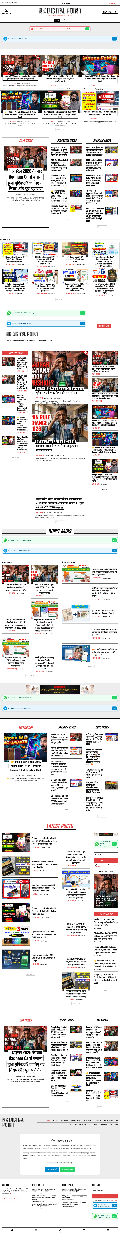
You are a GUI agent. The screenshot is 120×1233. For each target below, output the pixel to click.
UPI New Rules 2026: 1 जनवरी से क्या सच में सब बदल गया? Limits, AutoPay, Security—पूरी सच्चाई (94, 165)
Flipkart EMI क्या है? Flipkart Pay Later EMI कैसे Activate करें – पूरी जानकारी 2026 (76, 962)
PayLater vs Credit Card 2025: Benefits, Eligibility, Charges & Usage (43, 958)
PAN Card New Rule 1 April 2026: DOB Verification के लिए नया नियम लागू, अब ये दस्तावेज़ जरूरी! (60, 78)
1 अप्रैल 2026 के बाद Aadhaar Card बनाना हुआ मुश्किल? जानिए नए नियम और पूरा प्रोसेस (59, 151)
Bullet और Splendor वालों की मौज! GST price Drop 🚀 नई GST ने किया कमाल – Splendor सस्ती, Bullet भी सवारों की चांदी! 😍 (94, 757)
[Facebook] (4, 1199)
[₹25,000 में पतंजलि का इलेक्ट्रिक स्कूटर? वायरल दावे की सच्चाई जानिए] (111, 773)
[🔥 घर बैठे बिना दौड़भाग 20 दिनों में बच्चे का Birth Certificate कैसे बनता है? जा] (76, 653)
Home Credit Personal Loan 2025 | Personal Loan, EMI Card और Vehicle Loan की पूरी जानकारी (45, 287)
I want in (104, 860)
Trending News (40, 633)
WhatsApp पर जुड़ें (67, 1169)
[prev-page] (23, 204)
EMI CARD (35, 964)
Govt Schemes (53, 85)
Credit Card (53, 121)
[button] (64, 20)
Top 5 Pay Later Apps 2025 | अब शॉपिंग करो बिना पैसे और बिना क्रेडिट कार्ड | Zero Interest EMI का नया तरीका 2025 (105, 288)
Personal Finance (71, 264)
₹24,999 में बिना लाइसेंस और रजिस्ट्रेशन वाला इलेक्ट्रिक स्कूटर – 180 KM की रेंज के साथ (95, 787)
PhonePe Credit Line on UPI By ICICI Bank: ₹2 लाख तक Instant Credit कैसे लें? (59, 210)
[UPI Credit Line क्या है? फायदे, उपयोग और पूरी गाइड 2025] (75, 249)
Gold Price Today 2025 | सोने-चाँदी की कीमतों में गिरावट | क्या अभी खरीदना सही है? (74, 1190)
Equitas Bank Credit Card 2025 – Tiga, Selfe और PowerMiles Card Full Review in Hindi (44, 934)
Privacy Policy (113, 1200)
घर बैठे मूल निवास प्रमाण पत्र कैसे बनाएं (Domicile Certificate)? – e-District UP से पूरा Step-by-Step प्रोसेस (44, 663)
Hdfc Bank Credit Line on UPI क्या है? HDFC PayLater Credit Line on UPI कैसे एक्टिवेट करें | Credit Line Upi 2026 (95, 214)
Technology (93, 85)
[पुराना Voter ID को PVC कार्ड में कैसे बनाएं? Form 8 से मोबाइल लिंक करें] (76, 613)
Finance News (93, 118)
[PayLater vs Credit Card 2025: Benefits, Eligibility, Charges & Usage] (16, 959)
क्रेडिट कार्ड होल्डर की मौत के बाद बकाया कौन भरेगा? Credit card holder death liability (94, 151)
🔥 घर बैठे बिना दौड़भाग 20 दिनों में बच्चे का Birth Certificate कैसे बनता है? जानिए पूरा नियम (104, 652)
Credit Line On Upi (41, 266)
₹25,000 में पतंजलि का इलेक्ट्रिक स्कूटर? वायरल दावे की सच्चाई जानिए (94, 773)
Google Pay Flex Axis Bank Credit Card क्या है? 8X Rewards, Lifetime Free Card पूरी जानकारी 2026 (60, 114)
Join (87, 28)
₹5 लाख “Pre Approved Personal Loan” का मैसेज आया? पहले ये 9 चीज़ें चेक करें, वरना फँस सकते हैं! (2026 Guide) (94, 197)
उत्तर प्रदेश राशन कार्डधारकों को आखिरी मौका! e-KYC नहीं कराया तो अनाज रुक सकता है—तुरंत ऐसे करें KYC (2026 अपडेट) (60, 503)
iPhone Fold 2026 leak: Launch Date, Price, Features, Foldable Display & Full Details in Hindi (100, 78)
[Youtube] (20, 1199)
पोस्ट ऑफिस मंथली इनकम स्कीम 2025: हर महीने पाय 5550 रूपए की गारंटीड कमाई (74, 1203)
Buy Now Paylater (100, 268)
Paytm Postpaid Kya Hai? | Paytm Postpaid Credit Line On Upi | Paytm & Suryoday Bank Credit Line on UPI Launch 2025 (104, 261)
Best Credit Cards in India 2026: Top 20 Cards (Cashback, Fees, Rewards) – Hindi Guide (94, 180)
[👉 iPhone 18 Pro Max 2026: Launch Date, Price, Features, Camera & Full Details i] (20, 102)
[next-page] (27, 204)
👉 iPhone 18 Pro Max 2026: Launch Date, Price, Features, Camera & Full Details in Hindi (20, 114)
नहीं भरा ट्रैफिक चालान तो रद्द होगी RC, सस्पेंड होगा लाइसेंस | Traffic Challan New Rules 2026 (94, 739)
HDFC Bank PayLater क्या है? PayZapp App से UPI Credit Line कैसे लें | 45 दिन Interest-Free (45, 260)
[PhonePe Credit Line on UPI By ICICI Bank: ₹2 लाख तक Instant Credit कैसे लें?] (99, 102)
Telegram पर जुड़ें (52, 1169)
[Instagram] (9, 1199)
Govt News (13, 83)
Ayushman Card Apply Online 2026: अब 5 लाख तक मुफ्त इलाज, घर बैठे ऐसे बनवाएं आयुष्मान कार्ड (104, 572)
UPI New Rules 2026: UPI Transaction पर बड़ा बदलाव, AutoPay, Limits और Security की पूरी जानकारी (44, 1197)
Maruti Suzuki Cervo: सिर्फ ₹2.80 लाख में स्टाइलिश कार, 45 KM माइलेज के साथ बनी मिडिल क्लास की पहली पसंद (95, 804)
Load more (59, 129)
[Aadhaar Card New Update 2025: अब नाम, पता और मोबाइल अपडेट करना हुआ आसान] (76, 633)
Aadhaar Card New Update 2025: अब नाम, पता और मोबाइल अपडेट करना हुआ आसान (104, 632)
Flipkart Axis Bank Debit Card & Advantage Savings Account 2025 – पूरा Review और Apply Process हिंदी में (15, 287)
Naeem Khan (20, 83)
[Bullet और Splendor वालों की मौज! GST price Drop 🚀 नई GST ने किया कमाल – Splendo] (111, 752)
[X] (14, 1199)
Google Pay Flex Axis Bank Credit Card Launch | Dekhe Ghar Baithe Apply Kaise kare (44, 911)
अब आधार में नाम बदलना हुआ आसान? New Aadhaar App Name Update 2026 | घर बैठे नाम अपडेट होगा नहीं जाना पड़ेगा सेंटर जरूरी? (76, 857)
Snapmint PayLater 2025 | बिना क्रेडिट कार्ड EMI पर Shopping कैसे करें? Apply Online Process (74, 287)
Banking (11, 293)
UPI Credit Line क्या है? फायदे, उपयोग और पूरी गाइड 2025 (75, 259)
